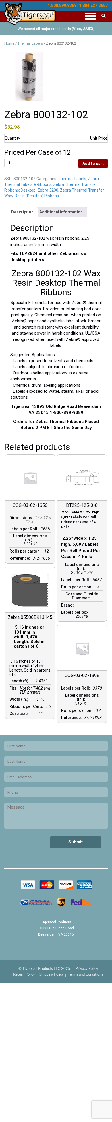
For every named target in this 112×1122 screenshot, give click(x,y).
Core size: (19, 714)
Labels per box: (76, 612)
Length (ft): (20, 681)
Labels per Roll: (24, 529)
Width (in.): (20, 699)
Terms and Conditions (85, 974)
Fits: (14, 688)
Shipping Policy (51, 974)
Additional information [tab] (61, 212)
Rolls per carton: (26, 551)
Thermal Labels (30, 43)
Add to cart (93, 163)
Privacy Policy (87, 969)
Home (9, 43)
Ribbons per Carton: (29, 706)
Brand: (68, 605)
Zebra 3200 (47, 190)
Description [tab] (22, 212)
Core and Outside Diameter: (81, 596)
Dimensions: (22, 518)
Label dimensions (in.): (30, 538)
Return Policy (24, 974)
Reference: (20, 558)
